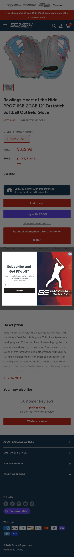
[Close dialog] (69, 253)
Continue (19, 290)
